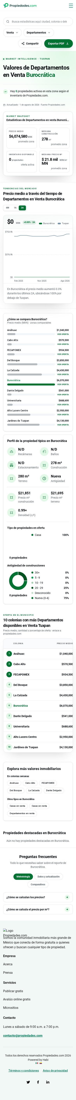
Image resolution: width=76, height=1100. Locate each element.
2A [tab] (22, 207)
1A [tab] (15, 207)
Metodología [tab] (23, 876)
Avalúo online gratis (16, 999)
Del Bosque (16, 790)
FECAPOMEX (48, 783)
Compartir (32, 43)
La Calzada (34, 790)
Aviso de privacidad (55, 1070)
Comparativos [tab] (38, 884)
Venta (10, 32)
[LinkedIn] (48, 1082)
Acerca (7, 964)
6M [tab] (7, 207)
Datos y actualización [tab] (49, 876)
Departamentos (36, 32)
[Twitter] (28, 1082)
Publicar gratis (13, 991)
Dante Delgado (54, 790)
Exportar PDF (56, 43)
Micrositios (10, 1008)
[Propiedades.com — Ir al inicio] (20, 5)
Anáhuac (14, 783)
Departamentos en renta (22, 813)
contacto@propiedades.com (22, 1035)
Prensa (8, 973)
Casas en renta (39, 806)
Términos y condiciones (23, 1070)
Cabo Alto (30, 783)
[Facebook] (38, 1082)
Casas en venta (17, 806)
